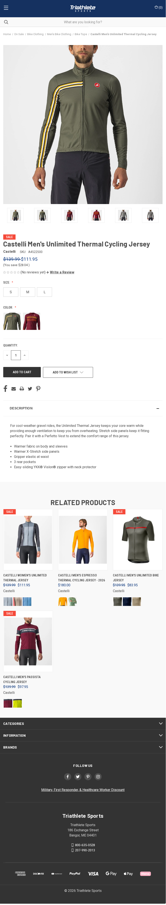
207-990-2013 (85, 850)
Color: (8, 307)
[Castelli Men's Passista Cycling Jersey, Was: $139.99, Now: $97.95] (28, 641)
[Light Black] (8, 601)
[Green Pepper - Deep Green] (72, 601)
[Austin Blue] (27, 601)
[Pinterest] (38, 388)
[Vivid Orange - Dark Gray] (62, 601)
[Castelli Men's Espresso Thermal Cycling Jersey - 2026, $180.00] (83, 540)
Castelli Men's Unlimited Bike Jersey (136, 577)
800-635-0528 (85, 845)
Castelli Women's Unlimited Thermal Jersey (25, 577)
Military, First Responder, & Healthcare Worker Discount (83, 790)
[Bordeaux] (8, 703)
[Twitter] (30, 388)
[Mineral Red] (17, 601)
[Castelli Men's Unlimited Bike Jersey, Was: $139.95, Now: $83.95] (138, 540)
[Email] (13, 388)
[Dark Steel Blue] (127, 601)
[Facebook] (5, 388)
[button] (60, 272)
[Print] (22, 388)
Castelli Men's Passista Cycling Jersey (22, 679)
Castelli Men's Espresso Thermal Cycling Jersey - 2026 (81, 577)
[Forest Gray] (117, 601)
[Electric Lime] (17, 703)
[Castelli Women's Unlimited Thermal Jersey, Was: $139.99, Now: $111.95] (28, 540)
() (160, 7)
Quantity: (10, 345)
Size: (6, 282)
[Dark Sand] (136, 601)
